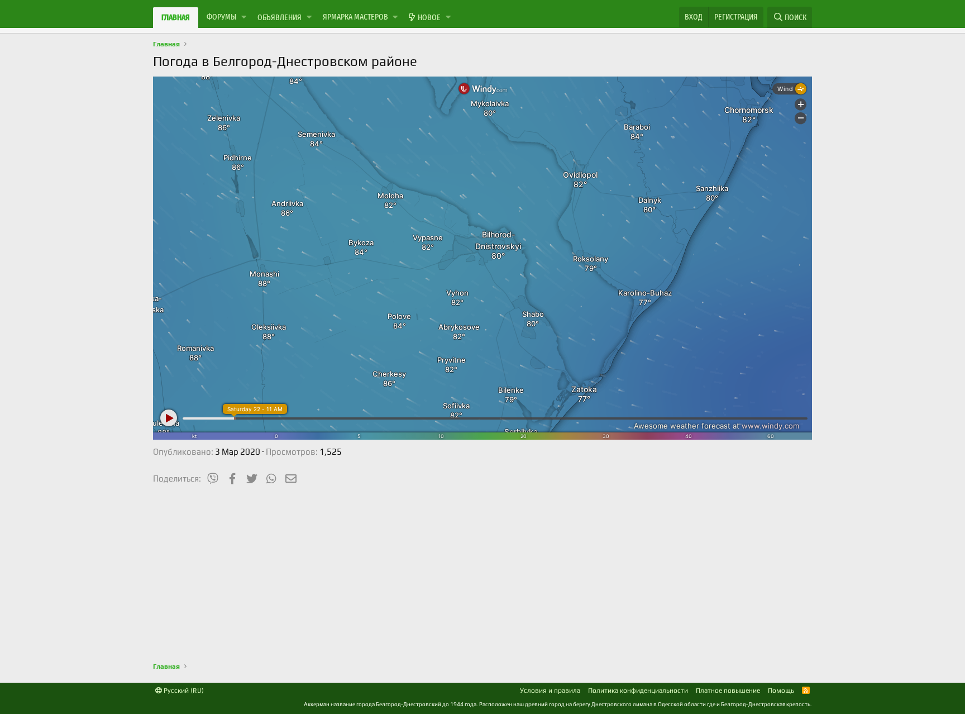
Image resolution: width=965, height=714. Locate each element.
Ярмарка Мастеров (355, 17)
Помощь (781, 690)
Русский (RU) (183, 690)
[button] (243, 17)
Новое (429, 17)
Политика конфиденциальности (638, 690)
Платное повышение (728, 690)
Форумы (221, 17)
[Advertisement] (482, 572)
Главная (175, 17)
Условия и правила (550, 690)
